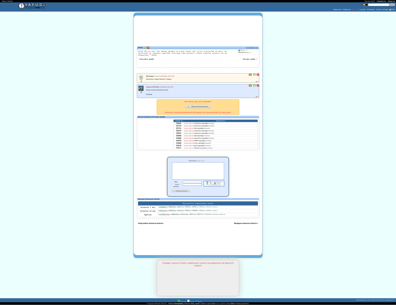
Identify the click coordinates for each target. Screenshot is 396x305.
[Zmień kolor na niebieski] (361, 4)
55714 (178, 126)
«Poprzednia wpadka (146, 59)
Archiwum (371, 9)
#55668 (188, 207)
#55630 (172, 211)
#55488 (195, 210)
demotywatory (178, 303)
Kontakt (385, 9)
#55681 (215, 206)
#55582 (188, 210)
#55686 (163, 207)
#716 (215, 214)
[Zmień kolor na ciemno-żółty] (364, 4)
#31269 (208, 214)
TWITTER (192, 301)
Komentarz (197, 161)
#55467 (215, 210)
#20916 (184, 214)
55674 (178, 131)
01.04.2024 (250, 48)
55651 (178, 148)
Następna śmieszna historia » (246, 223)
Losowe (362, 9)
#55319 (163, 211)
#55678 (172, 207)
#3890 (175, 214)
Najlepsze (347, 9)
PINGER (200, 301)
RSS (393, 9)
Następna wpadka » (250, 59)
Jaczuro (149, 87)
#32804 (222, 214)
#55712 (209, 206)
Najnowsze (337, 9)
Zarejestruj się (381, 1)
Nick (176, 182)
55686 (178, 136)
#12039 (164, 214)
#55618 (180, 210)
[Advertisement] (40, 152)
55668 (178, 143)
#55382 (209, 210)
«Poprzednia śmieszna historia (150, 223)
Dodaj (378, 9)
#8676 (192, 214)
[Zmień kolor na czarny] (366, 4)
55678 (178, 141)
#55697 (195, 207)
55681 (178, 123)
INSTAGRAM (183, 301)
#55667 (180, 207)
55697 (178, 133)
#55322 (202, 210)
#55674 (202, 207)
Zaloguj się (391, 1)
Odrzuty (355, 9)
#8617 (200, 214)
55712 (178, 128)
